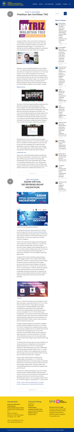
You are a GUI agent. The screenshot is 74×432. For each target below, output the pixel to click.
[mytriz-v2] (32, 29)
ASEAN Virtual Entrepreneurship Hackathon (36, 232)
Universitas (31, 404)
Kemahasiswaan (32, 407)
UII (33, 359)
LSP (30, 12)
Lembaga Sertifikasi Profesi (35, 409)
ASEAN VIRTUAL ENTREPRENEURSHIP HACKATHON (33, 184)
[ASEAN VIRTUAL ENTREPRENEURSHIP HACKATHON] (32, 198)
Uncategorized (36, 12)
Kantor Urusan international (35, 411)
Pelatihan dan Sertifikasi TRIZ (32, 14)
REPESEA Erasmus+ (33, 412)
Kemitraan (31, 405)
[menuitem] (35, 4)
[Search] (69, 4)
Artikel (27, 12)
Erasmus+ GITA (32, 414)
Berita (28, 179)
